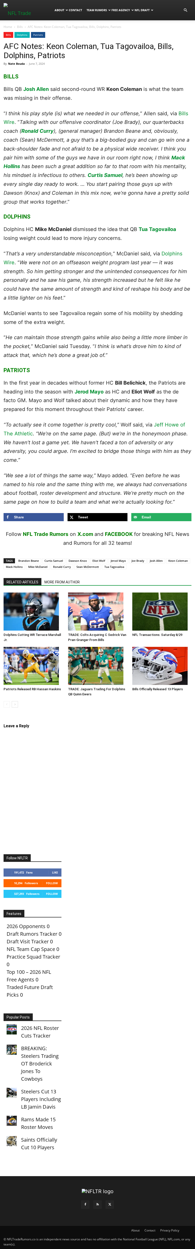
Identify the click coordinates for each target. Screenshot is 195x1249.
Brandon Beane (28, 561)
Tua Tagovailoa (157, 229)
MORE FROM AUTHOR (62, 582)
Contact (75, 10)
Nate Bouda (16, 63)
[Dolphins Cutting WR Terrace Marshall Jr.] (33, 612)
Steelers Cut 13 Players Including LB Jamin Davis (41, 1099)
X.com (85, 534)
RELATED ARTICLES (22, 582)
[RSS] (97, 1205)
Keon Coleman (178, 561)
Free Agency (120, 10)
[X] (110, 1205)
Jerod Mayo (89, 392)
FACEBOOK (119, 534)
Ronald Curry (37, 131)
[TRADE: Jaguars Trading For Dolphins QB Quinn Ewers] (97, 666)
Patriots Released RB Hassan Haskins (32, 689)
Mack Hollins (14, 567)
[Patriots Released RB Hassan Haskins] (33, 666)
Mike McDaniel (37, 567)
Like (55, 872)
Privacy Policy (169, 1230)
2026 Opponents (26, 926)
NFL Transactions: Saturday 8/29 (157, 635)
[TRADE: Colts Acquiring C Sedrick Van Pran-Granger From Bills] (97, 612)
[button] (185, 9)
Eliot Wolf (98, 561)
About (59, 10)
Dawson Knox (78, 561)
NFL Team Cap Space (31, 949)
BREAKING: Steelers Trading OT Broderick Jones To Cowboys (40, 1063)
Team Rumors (97, 10)
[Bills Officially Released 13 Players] (161, 666)
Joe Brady (138, 561)
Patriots (38, 35)
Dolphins (22, 35)
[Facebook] (85, 1205)
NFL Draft (142, 10)
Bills (20, 27)
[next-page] (15, 704)
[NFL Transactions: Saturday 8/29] (161, 612)
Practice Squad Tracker (33, 956)
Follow (52, 883)
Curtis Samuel (105, 175)
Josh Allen (36, 89)
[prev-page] (7, 704)
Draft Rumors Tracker (32, 933)
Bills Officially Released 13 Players (157, 689)
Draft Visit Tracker (28, 941)
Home (8, 27)
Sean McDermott (87, 567)
